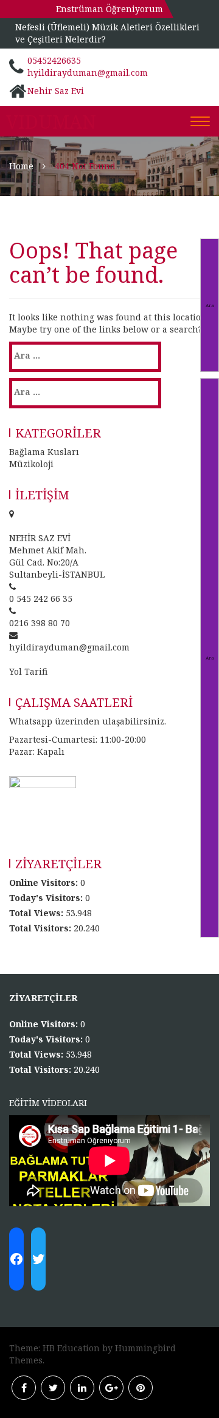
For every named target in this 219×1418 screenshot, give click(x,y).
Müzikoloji (31, 464)
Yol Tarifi (28, 671)
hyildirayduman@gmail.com (87, 72)
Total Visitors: (41, 928)
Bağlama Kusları (44, 451)
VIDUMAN (51, 122)
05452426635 (54, 60)
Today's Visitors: (47, 897)
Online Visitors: (44, 882)
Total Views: (37, 913)
